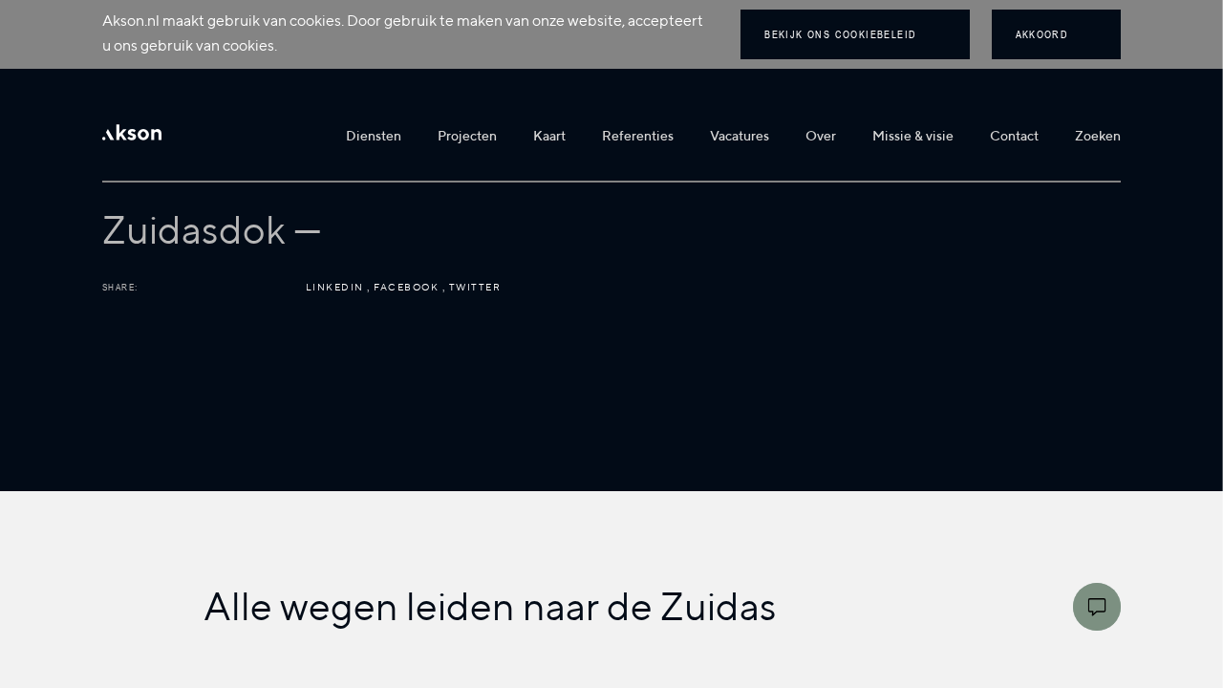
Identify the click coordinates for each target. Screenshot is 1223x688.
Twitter (475, 287)
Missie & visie (913, 136)
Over (820, 136)
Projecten (467, 136)
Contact (1014, 136)
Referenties (638, 136)
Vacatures (739, 136)
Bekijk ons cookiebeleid (840, 34)
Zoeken (1098, 136)
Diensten (373, 136)
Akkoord (1042, 34)
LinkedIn (337, 287)
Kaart (549, 136)
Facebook (408, 287)
